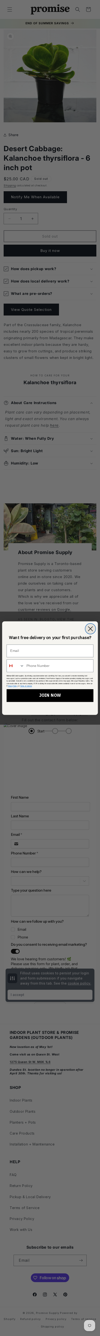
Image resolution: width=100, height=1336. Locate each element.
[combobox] (15, 665)
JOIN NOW (50, 695)
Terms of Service (26, 686)
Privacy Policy (12, 686)
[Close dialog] (90, 628)
